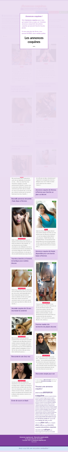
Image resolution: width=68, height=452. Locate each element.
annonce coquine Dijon (44, 403)
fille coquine (50, 418)
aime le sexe (39, 392)
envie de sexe (46, 417)
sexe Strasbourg (45, 431)
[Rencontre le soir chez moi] (22, 326)
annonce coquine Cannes (41, 402)
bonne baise (38, 417)
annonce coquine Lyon (49, 405)
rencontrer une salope (46, 381)
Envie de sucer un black (19, 401)
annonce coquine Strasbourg (49, 412)
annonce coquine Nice (40, 408)
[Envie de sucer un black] (22, 371)
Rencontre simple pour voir (45, 374)
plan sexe (45, 425)
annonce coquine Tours (45, 415)
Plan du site (34, 441)
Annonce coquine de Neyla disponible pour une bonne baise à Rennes (45, 253)
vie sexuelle (52, 431)
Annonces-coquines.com (26, 437)
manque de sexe (42, 420)
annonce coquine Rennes (44, 410)
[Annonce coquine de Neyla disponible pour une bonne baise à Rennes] (46, 215)
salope (47, 430)
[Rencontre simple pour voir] (46, 344)
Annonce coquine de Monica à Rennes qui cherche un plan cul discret (46, 192)
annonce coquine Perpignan (41, 409)
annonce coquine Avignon (45, 399)
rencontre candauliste (40, 448)
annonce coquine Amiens (50, 396)
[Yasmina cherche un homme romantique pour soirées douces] (22, 222)
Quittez (34, 46)
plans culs (38, 425)
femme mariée (43, 418)
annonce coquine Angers (41, 398)
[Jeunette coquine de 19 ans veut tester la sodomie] (22, 279)
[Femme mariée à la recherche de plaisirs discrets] (46, 282)
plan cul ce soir (47, 379)
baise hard (53, 415)
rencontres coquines (48, 427)
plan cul (44, 422)
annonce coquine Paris (51, 408)
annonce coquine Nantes (51, 406)
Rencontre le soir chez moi (20, 356)
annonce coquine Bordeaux (48, 400)
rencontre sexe (39, 430)
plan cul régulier (51, 422)
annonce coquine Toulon (40, 413)
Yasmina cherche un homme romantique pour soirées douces (21, 261)
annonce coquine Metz (40, 406)
